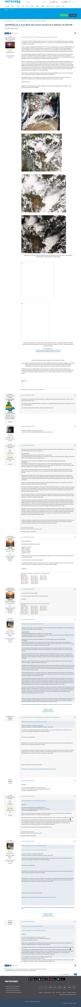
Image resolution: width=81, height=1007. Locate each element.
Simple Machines (36, 1001)
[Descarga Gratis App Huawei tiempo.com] (51, 979)
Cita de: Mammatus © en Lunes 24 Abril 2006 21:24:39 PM (34, 845)
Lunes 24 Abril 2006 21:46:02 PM (27, 921)
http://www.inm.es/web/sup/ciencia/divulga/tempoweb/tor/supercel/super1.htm (38, 769)
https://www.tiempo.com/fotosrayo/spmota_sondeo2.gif (48, 351)
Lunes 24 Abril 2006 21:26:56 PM (27, 780)
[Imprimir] (75, 33)
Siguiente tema (14, 28)
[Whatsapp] (59, 987)
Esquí (63, 6)
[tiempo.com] (12, 2)
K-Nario (11, 618)
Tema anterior (8, 28)
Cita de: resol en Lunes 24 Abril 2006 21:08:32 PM (33, 623)
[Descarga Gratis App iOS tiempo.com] (42, 979)
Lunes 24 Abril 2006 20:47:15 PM (27, 395)
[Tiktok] (55, 987)
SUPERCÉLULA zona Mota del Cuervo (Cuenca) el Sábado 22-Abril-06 (38, 25)
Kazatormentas (43, 20)
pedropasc (10, 425)
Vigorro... (10, 394)
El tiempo (7, 6)
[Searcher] (44, 2)
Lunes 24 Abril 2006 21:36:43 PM (27, 796)
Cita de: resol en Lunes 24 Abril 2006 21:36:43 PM (33, 926)
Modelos (43, 6)
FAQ (53, 992)
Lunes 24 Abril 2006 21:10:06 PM (27, 537)
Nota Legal (58, 992)
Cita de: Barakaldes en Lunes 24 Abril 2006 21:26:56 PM (34, 800)
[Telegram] (69, 987)
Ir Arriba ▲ (75, 1003)
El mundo (58, 6)
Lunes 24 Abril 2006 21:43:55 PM (27, 841)
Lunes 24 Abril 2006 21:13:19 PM (27, 589)
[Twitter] (41, 987)
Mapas (32, 6)
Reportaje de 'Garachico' (48, 709)
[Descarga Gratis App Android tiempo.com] (33, 979)
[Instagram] (50, 987)
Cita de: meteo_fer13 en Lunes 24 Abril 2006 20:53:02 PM (34, 721)
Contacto (40, 992)
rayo (10, 36)
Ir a (60, 974)
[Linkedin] (64, 987)
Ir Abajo (6, 33)
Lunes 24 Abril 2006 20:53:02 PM (27, 426)
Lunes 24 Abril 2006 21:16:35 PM (27, 619)
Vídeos (18, 6)
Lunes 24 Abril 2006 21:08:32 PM (27, 445)
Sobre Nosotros (47, 992)
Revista (48, 6)
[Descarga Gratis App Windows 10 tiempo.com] (61, 979)
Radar (27, 6)
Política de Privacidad (71, 992)
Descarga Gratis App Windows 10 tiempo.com (13, 992)
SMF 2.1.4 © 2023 (29, 1001)
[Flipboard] (73, 987)
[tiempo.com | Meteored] (11, 981)
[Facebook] (45, 987)
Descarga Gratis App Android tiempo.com (13, 986)
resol (10, 444)
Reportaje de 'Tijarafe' (48, 710)
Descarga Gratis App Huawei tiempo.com (13, 990)
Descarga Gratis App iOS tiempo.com (12, 988)
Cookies (63, 992)
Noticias (13, 6)
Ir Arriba (7, 965)
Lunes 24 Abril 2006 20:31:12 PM (27, 37)
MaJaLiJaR (10, 536)
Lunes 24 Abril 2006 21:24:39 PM (27, 717)
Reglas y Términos (67, 1003)
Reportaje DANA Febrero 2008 (48, 711)
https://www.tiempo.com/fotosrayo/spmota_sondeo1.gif (48, 350)
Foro (53, 6)
